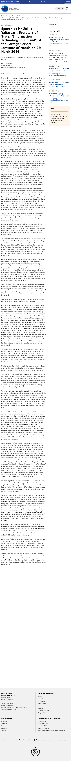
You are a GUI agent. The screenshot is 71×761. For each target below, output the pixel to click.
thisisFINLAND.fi (42, 726)
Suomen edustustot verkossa (10, 740)
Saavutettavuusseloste (49, 740)
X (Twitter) (4, 721)
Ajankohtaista (12, 16)
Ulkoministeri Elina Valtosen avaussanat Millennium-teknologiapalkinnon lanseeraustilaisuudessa (59, 72)
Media (67, 1)
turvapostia (8, 707)
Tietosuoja (32, 740)
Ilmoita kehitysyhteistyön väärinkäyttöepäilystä (51, 730)
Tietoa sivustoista (24, 740)
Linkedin (3, 726)
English (43, 2)
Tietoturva (39, 740)
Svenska (37, 2)
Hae (62, 8)
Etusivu (3, 16)
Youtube (3, 730)
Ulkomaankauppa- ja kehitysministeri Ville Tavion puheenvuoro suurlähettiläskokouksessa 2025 (59, 98)
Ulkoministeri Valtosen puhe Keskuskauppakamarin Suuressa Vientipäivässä (59, 84)
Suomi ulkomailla (43, 723)
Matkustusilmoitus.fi (43, 728)
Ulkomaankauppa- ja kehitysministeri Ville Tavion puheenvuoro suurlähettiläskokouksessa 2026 (59, 41)
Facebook (4, 728)
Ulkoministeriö (42, 721)
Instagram (4, 723)
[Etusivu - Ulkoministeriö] (10, 8)
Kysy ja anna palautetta (62, 740)
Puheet (21, 16)
